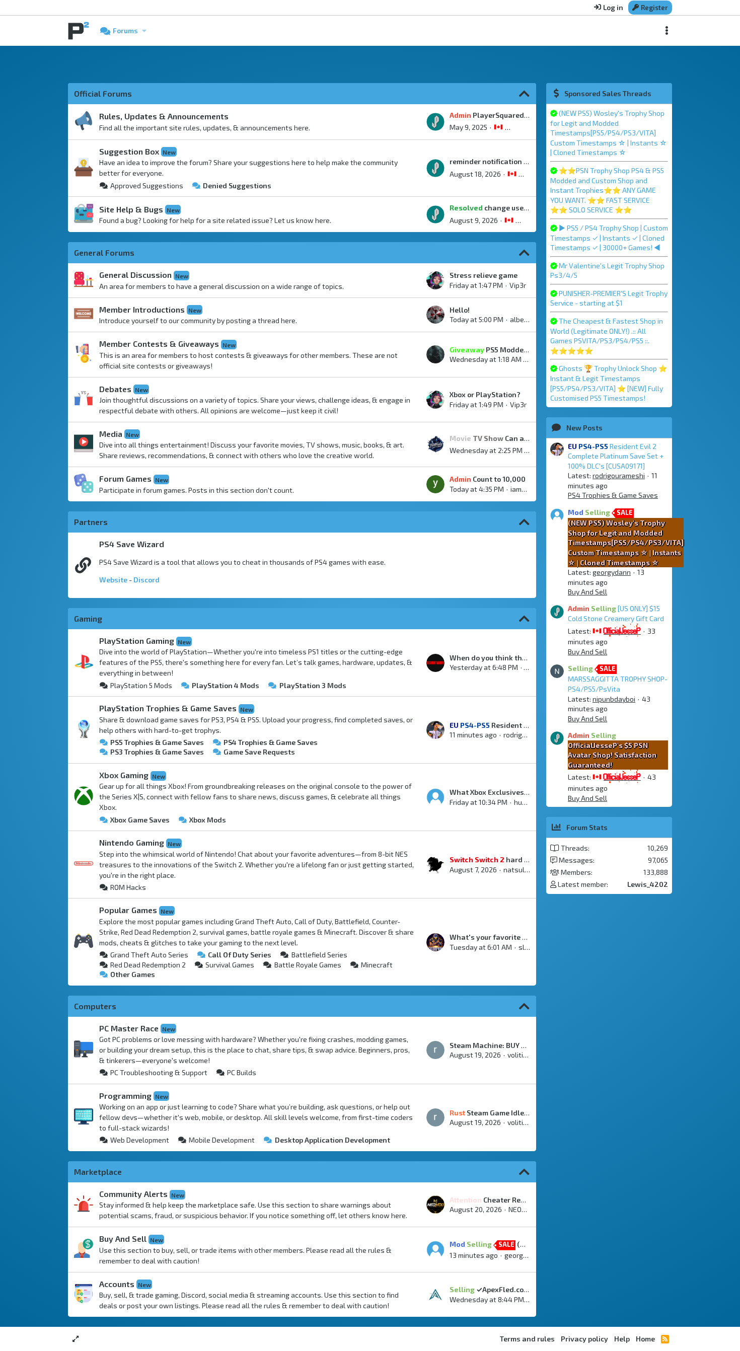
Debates (115, 389)
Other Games (132, 974)
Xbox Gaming (124, 775)
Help (622, 1338)
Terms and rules (527, 1338)
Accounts (116, 1284)
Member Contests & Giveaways (159, 343)
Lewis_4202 (647, 884)
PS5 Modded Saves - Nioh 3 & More (527, 349)
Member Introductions (142, 309)
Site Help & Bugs (131, 209)
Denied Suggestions (237, 185)
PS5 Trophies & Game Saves (157, 742)
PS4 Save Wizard (131, 544)
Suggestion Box (129, 151)
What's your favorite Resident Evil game (518, 937)
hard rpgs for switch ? (515, 859)
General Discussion (135, 274)
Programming (125, 1095)
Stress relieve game (483, 275)
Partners (91, 522)
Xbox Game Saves (140, 819)
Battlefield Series (319, 954)
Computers (95, 1006)
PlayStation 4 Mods (225, 685)
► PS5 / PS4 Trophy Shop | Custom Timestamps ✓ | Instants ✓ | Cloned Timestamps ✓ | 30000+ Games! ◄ (609, 237)
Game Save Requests (259, 751)
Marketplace (98, 1171)
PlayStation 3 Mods (312, 685)
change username (498, 207)
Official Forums (103, 93)
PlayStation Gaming (136, 640)
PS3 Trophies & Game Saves (157, 751)
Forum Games (125, 478)
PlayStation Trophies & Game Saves (168, 708)
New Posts (584, 427)
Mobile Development (222, 1140)
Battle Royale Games (307, 964)
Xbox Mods (207, 819)
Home (645, 1338)
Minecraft (377, 964)
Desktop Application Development (332, 1140)
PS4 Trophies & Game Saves (271, 742)
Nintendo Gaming (131, 842)
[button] (144, 30)
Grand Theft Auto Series (149, 954)
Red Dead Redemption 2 (148, 964)
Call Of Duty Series (239, 954)
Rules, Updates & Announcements (164, 116)
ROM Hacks (128, 887)
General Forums (104, 252)
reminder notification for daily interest (516, 161)
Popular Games (128, 910)
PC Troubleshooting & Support (158, 1072)
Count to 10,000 (488, 479)
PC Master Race (129, 1028)
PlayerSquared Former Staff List (516, 115)
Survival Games (229, 964)
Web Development (139, 1140)
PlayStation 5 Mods (141, 685)
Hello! (460, 310)
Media (110, 433)
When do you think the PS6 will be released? (525, 657)
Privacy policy (584, 1338)
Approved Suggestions (146, 185)
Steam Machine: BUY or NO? (497, 1045)
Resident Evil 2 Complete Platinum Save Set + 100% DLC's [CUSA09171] (615, 456)
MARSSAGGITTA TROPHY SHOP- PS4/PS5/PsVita (618, 678)
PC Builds (241, 1072)
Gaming (88, 618)
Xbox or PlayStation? (485, 394)
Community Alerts (133, 1193)
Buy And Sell (122, 1238)
